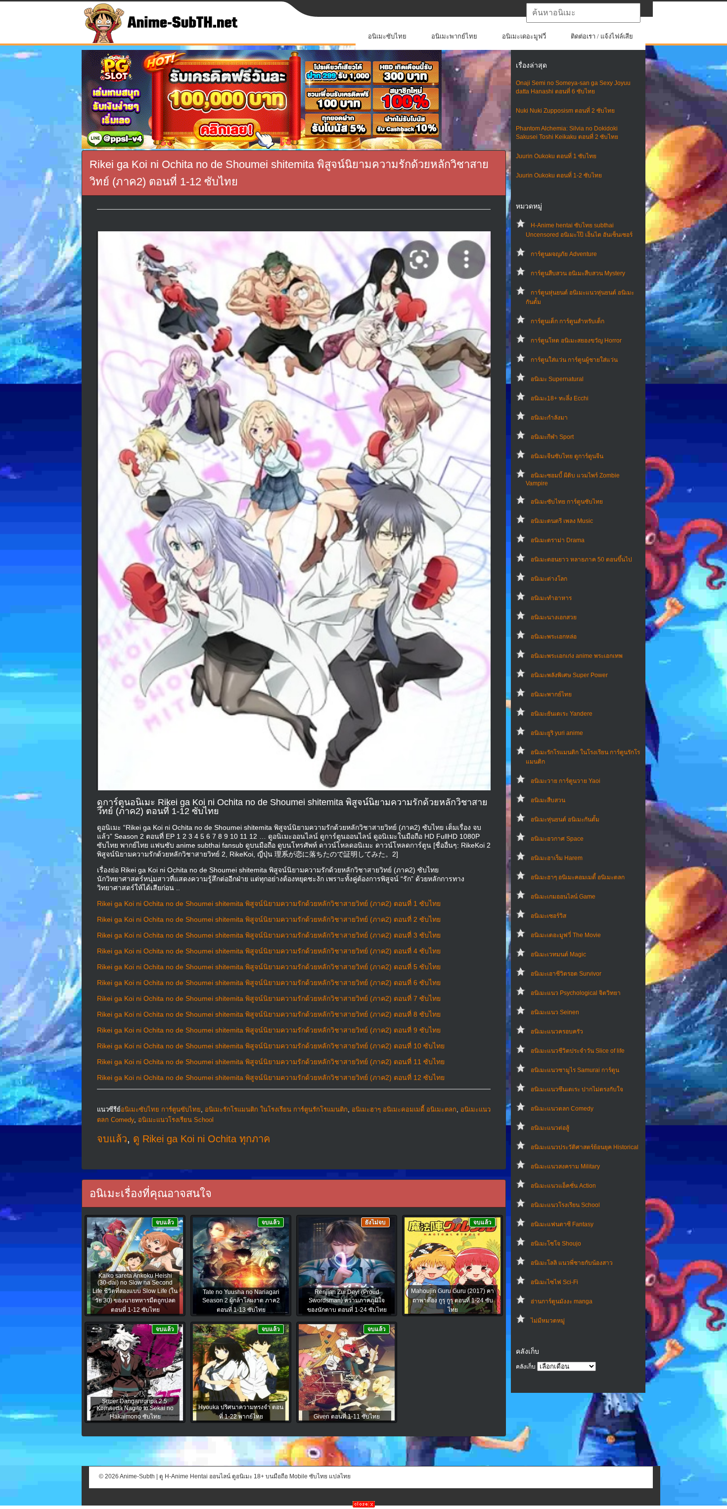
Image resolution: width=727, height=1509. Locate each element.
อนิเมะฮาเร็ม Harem (557, 858)
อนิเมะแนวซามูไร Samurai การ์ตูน (575, 1070)
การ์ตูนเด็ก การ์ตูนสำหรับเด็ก (567, 321)
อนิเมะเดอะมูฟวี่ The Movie (566, 935)
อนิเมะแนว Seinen (555, 1012)
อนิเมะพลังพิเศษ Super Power (569, 675)
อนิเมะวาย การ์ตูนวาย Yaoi (565, 780)
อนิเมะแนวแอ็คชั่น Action (563, 1185)
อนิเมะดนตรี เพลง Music (562, 520)
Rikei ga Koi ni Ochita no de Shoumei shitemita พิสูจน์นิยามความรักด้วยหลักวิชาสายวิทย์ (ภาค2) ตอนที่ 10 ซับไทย (271, 1046)
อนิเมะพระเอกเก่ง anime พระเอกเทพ (577, 655)
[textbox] (583, 13)
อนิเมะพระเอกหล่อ (554, 636)
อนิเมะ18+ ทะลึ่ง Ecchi (560, 398)
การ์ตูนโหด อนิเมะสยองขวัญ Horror (576, 340)
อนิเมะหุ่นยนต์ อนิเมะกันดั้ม (565, 819)
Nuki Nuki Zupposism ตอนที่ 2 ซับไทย (565, 110)
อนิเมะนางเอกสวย (554, 617)
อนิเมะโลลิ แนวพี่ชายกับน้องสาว (572, 1262)
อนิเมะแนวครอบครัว (557, 1031)
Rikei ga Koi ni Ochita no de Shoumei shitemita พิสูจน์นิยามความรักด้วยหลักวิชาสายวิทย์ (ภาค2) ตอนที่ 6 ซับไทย (269, 983)
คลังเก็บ (526, 1366)
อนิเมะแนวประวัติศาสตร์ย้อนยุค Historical (584, 1147)
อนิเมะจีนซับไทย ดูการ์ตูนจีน (567, 456)
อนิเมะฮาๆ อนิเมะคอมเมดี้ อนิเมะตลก (578, 877)
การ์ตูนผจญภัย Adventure (564, 254)
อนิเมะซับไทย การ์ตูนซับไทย (567, 501)
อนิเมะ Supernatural (557, 379)
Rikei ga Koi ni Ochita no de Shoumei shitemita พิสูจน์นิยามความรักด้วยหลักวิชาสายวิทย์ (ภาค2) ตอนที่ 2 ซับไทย (269, 919)
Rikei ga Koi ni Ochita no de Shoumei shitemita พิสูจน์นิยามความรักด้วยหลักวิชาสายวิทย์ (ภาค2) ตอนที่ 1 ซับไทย (269, 903)
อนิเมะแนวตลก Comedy (562, 1108)
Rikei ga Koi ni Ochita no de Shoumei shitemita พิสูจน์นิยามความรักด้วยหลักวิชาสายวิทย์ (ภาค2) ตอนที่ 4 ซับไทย (269, 951)
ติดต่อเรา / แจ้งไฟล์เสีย (602, 36)
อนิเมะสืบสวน (548, 800)
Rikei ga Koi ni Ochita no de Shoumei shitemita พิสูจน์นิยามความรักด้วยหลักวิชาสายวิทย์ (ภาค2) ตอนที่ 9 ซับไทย (269, 1030)
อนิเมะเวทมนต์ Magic (558, 954)
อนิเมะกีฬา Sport (552, 436)
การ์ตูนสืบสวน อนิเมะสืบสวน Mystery (578, 273)
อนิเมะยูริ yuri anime (557, 733)
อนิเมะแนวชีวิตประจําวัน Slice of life (578, 1050)
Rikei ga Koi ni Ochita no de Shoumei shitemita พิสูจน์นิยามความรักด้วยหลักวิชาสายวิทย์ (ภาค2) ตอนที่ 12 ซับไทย (271, 1077)
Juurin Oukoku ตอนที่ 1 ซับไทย (556, 156)
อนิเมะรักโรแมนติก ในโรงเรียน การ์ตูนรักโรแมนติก (276, 1109)
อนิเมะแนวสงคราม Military (565, 1166)
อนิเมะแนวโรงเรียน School (565, 1205)
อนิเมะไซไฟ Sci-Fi (554, 1282)
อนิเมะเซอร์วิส (548, 915)
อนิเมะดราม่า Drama (558, 540)
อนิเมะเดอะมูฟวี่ (524, 36)
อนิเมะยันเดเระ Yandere (561, 713)
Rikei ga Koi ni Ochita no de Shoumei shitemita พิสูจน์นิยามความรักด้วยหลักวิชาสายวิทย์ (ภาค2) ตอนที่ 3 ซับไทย (269, 935)
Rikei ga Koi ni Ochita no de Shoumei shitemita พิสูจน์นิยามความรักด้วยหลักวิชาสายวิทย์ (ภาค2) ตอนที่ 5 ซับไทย (269, 967)
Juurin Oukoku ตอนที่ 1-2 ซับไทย (559, 175)
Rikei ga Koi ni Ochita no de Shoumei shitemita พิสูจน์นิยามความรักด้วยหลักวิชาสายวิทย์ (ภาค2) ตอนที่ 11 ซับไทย (271, 1062)
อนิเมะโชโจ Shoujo (556, 1243)
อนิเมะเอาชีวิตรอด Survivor (566, 973)
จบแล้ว (112, 1138)
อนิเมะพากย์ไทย (454, 36)
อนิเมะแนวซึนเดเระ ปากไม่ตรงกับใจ (577, 1089)
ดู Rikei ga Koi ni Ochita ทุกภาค (201, 1138)
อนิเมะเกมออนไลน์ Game (563, 896)
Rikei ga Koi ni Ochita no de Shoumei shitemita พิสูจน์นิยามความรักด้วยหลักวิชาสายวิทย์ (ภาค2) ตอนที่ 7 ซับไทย (269, 998)
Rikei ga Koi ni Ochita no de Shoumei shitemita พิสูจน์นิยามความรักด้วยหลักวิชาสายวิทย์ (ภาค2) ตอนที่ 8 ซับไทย (269, 1014)
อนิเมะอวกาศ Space (557, 838)
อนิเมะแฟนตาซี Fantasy (562, 1224)
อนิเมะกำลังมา (549, 417)
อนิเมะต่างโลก (549, 578)
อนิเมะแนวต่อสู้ (550, 1127)
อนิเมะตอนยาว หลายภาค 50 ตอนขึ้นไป (581, 559)
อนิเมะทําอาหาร (551, 598)
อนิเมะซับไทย (387, 36)
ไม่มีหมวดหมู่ (548, 1320)
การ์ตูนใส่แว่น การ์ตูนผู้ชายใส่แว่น (574, 359)
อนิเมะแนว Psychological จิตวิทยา (576, 993)
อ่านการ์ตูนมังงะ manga (561, 1301)
